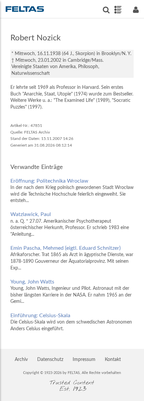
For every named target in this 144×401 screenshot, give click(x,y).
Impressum (84, 359)
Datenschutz (50, 359)
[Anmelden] (136, 10)
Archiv (21, 359)
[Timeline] (118, 10)
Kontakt (113, 359)
